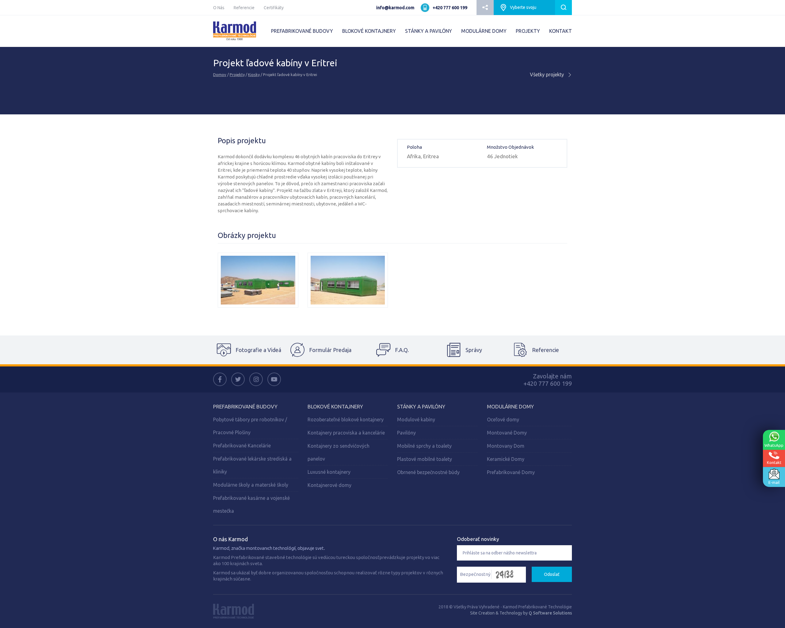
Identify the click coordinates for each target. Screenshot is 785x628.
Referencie (244, 7)
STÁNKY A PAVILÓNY (428, 31)
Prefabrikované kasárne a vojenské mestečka (251, 504)
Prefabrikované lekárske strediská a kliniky (252, 465)
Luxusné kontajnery (329, 472)
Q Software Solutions (550, 613)
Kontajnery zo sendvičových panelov (339, 452)
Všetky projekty (547, 74)
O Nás (218, 7)
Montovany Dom (505, 446)
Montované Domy (507, 432)
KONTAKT (560, 31)
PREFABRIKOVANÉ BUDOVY (302, 31)
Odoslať (552, 574)
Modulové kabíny (416, 419)
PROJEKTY (528, 31)
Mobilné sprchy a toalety (424, 446)
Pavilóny (406, 432)
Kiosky (254, 74)
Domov (219, 74)
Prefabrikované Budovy (245, 406)
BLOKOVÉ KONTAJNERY (369, 31)
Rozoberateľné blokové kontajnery (346, 419)
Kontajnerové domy (329, 485)
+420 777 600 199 (450, 7)
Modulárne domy (510, 406)
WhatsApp (773, 445)
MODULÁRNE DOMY (484, 31)
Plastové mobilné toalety (424, 459)
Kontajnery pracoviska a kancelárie (346, 432)
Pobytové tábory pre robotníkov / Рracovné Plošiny (250, 426)
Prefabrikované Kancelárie (242, 445)
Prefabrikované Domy (511, 472)
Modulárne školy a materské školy (250, 485)
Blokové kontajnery (335, 406)
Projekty (237, 74)
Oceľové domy (503, 419)
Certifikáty (274, 7)
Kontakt (774, 462)
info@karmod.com (395, 7)
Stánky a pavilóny (421, 406)
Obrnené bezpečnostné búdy (428, 472)
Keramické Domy (505, 459)
